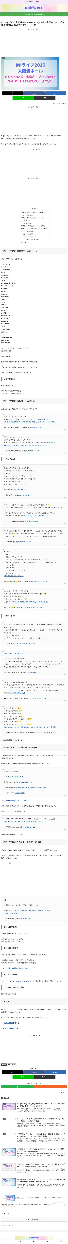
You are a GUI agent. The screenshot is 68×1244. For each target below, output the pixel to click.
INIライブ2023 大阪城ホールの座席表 (33, 226)
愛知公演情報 (8, 1028)
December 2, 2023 (29, 827)
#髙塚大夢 (45, 419)
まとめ (24, 242)
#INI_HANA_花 (21, 445)
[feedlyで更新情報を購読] (17, 1086)
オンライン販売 (28, 237)
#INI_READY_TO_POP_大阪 (29, 422)
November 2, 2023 (25, 919)
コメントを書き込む (34, 1219)
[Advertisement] (34, 42)
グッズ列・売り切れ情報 (31, 239)
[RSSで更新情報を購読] (50, 1086)
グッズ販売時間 (28, 231)
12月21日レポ (28, 223)
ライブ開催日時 (28, 215)
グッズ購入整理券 (29, 234)
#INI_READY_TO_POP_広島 (13, 821)
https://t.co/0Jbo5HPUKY (23, 910)
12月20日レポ (28, 220)
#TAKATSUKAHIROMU (12, 422)
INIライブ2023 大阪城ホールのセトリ (33, 212)
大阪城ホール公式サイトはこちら (15, 800)
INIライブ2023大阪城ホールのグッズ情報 (34, 228)
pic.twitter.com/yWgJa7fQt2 (37, 787)
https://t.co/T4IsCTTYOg (15, 776)
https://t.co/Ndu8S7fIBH (24, 782)
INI (9, 1064)
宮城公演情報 (8, 1023)
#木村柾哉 (52, 727)
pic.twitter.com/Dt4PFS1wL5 (33, 821)
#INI (39, 419)
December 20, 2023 (24, 495)
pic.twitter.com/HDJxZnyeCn (36, 445)
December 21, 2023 (28, 643)
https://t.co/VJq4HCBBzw (47, 422)
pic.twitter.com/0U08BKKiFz (13, 913)
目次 (31, 208)
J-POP (4, 1064)
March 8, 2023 (19, 793)
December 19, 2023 (36, 427)
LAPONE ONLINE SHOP (21, 981)
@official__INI (51, 442)
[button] (44, 98)
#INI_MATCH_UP (10, 445)
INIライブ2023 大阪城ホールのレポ (32, 218)
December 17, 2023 (32, 451)
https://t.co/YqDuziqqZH (19, 787)
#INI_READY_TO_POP (41, 727)
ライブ (14, 1064)
